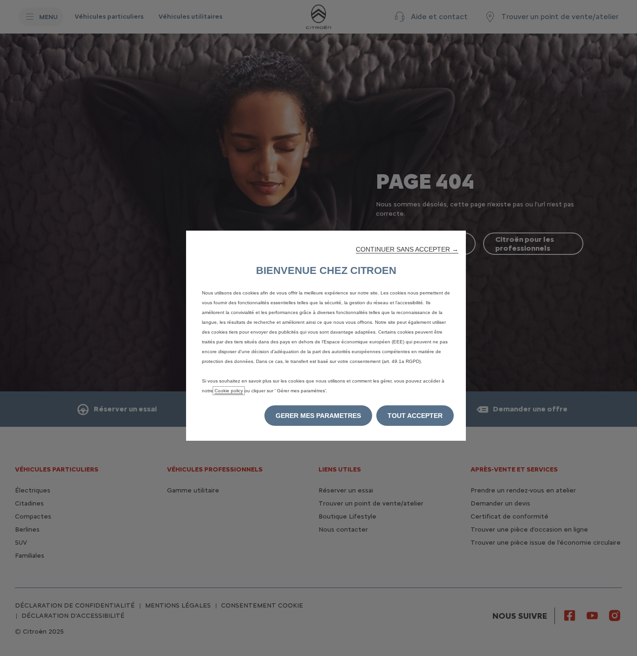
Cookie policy (229, 390)
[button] (407, 249)
